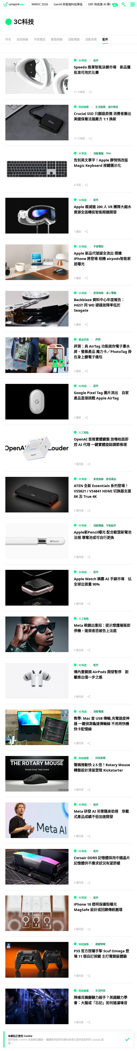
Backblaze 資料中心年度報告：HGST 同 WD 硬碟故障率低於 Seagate (99, 305)
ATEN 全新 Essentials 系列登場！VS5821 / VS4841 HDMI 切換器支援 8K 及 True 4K (102, 491)
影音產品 (111, 479)
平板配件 (111, 525)
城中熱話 (113, 107)
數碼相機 (56, 39)
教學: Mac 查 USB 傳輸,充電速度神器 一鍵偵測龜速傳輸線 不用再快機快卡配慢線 (102, 723)
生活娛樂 (100, 107)
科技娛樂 (84, 107)
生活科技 (100, 990)
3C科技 (83, 60)
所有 (8, 39)
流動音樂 (91, 39)
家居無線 (22, 39)
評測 (97, 339)
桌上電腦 (111, 292)
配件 (105, 39)
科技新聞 (100, 758)
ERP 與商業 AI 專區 (100, 4)
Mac (108, 153)
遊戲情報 (100, 944)
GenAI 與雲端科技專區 (68, 4)
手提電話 (39, 39)
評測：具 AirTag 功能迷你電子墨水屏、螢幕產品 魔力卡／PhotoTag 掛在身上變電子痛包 (103, 351)
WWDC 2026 (40, 4)
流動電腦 (74, 39)
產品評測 (84, 339)
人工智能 (84, 432)
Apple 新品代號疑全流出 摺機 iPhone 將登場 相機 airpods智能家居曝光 (102, 258)
